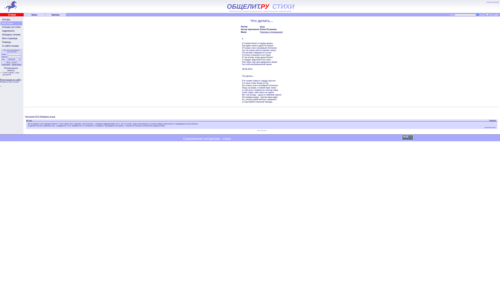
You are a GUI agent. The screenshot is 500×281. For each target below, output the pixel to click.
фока (262, 26)
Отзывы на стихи (11, 27)
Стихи (12, 14)
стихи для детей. (11, 74)
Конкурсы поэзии (11, 34)
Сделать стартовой (492, 2)
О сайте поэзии (10, 46)
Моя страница (9, 38)
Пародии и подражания (271, 32)
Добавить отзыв (47, 117)
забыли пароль (16, 64)
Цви (30, 121)
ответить (492, 120)
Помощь (6, 42)
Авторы (6, 19)
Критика (55, 15)
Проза (34, 15)
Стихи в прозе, (9, 73)
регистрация (6, 64)
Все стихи (7, 23)
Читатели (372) (32, 117)
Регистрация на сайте (10, 80)
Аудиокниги (8, 31)
